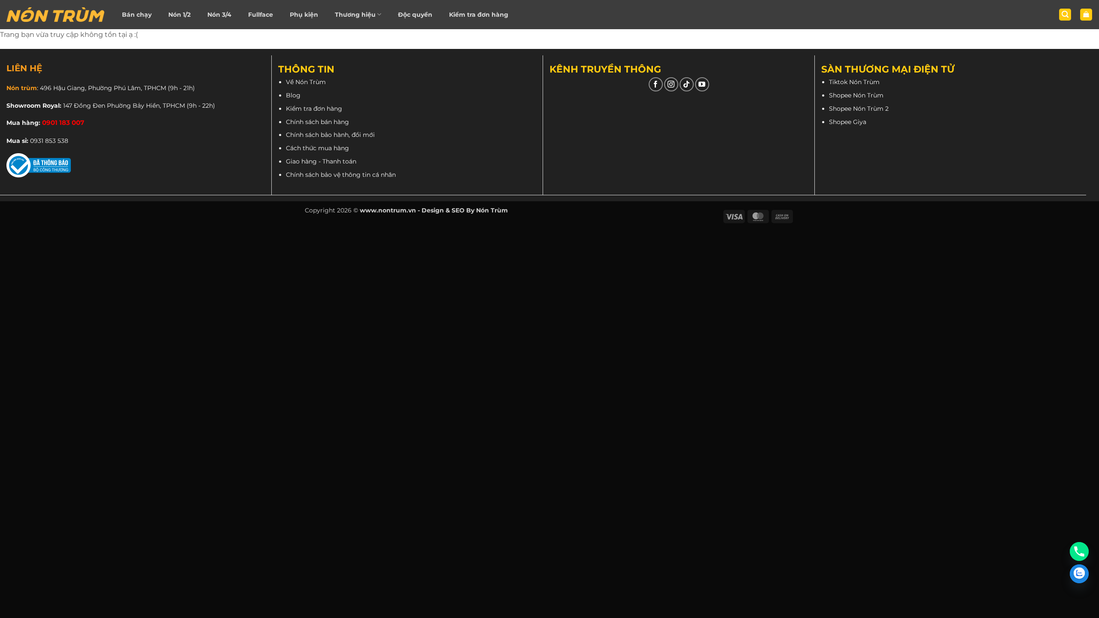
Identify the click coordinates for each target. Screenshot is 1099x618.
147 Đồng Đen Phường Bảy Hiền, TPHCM (124, 105)
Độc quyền (415, 14)
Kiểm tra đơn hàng (478, 14)
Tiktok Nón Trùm (854, 82)
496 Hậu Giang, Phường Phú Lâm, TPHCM (103, 88)
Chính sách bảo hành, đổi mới (330, 135)
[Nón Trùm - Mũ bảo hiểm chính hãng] (55, 14)
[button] (1065, 15)
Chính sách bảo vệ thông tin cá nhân (341, 175)
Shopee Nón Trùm (856, 95)
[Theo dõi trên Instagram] (671, 84)
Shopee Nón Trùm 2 (859, 108)
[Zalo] (1079, 573)
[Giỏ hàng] (1086, 15)
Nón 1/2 (179, 14)
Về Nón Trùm (306, 82)
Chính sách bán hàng (317, 122)
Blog (293, 95)
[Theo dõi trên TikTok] (687, 84)
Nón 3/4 (219, 14)
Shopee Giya (847, 122)
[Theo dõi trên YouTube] (702, 84)
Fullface (260, 14)
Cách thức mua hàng (317, 148)
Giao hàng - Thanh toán (321, 161)
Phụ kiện (304, 14)
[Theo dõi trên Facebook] (656, 84)
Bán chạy (137, 14)
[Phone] (1079, 551)
